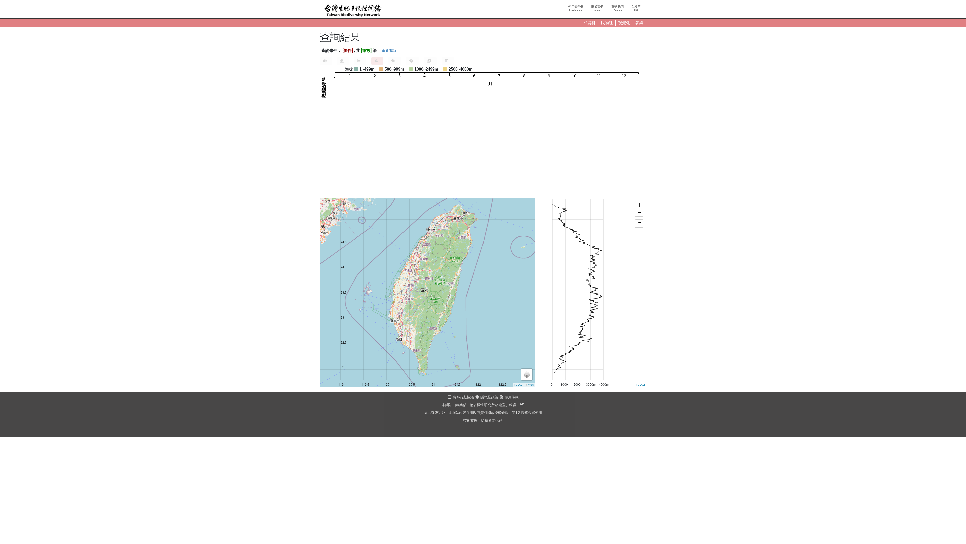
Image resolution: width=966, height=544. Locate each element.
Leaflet (518, 385)
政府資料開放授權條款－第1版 (497, 413)
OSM (531, 385)
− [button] (639, 212)
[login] (522, 405)
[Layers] (526, 374)
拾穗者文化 (490, 420)
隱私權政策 (489, 397)
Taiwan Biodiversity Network (353, 10)
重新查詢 (389, 51)
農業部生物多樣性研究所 (475, 405)
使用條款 (512, 397)
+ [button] (639, 205)
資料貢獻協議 (463, 397)
